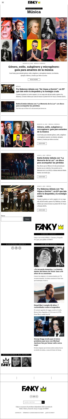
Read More (34, 79)
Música (36, 63)
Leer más (42, 143)
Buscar (3, 215)
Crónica (42, 63)
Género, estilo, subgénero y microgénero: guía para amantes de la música (52, 129)
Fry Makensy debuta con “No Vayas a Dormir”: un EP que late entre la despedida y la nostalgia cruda (40, 90)
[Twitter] (16, 248)
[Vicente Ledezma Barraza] (26, 362)
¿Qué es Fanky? (50, 412)
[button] (43, 402)
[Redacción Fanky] (6, 362)
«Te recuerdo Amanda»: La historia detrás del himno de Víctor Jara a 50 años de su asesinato (48, 271)
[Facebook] (12, 248)
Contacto (18, 412)
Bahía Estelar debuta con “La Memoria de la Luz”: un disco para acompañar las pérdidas (50, 160)
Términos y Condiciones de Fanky (33, 412)
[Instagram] (19, 248)
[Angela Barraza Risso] (16, 362)
